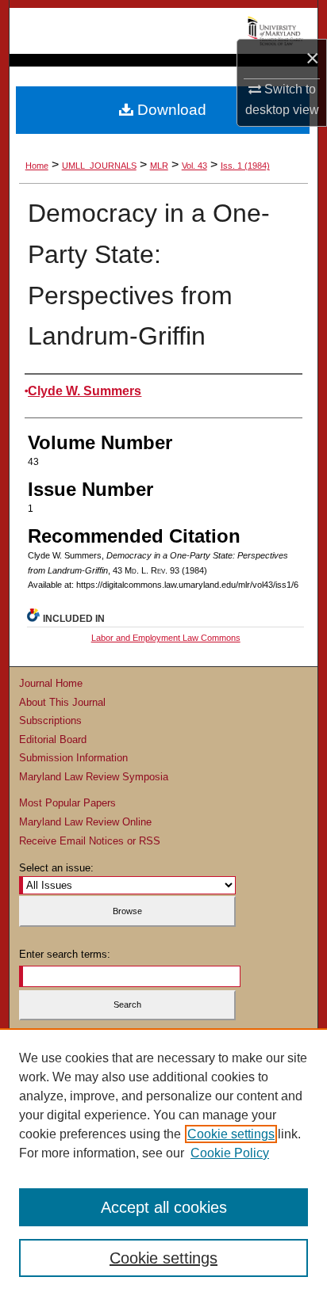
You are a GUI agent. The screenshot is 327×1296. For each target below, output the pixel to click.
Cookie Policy (229, 1153)
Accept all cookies (164, 1207)
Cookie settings (231, 1134)
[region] (163, 1162)
